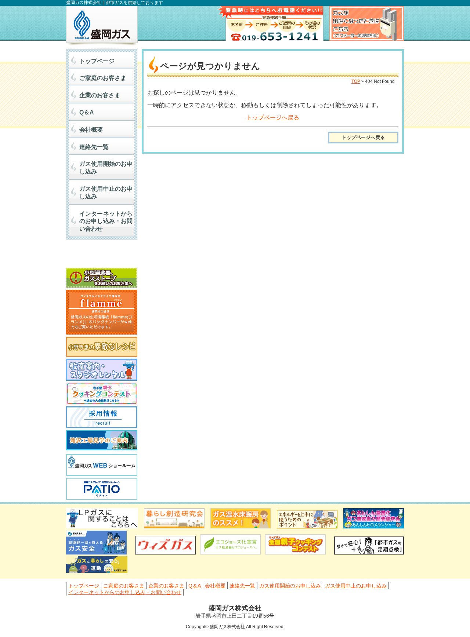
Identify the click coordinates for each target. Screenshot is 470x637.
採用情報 (101, 417)
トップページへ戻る (272, 117)
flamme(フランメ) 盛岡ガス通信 (101, 312)
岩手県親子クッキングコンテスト (101, 393)
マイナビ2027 (101, 256)
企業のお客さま (99, 95)
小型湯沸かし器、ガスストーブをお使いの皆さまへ (101, 278)
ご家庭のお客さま (102, 78)
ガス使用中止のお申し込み (106, 192)
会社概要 (91, 130)
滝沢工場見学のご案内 (101, 441)
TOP (355, 81)
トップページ (97, 61)
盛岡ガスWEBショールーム (101, 465)
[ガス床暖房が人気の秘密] (240, 526)
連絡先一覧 (94, 147)
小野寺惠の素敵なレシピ (101, 347)
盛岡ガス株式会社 (102, 25)
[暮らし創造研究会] (174, 526)
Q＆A (86, 112)
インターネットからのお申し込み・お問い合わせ (106, 221)
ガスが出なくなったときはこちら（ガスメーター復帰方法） (366, 23)
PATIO (101, 489)
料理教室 (101, 370)
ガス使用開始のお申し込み (106, 168)
